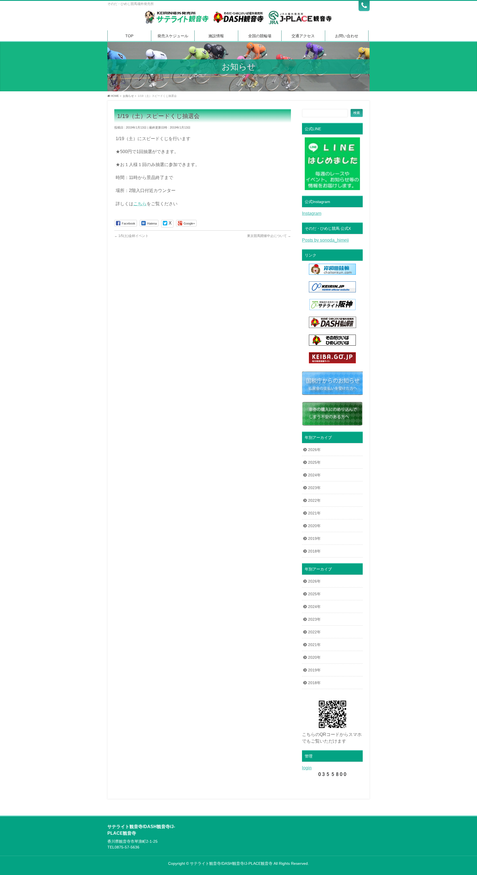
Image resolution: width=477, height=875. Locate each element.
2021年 (314, 513)
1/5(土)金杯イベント (131, 236)
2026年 (314, 449)
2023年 (314, 487)
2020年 (314, 526)
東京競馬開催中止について (269, 236)
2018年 (314, 551)
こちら (140, 203)
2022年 (314, 500)
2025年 (314, 462)
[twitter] (167, 224)
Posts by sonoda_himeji (325, 240)
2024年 (314, 475)
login (307, 767)
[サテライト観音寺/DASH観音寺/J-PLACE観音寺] (238, 18)
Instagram (311, 213)
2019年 (314, 538)
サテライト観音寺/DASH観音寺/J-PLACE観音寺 (231, 863)
